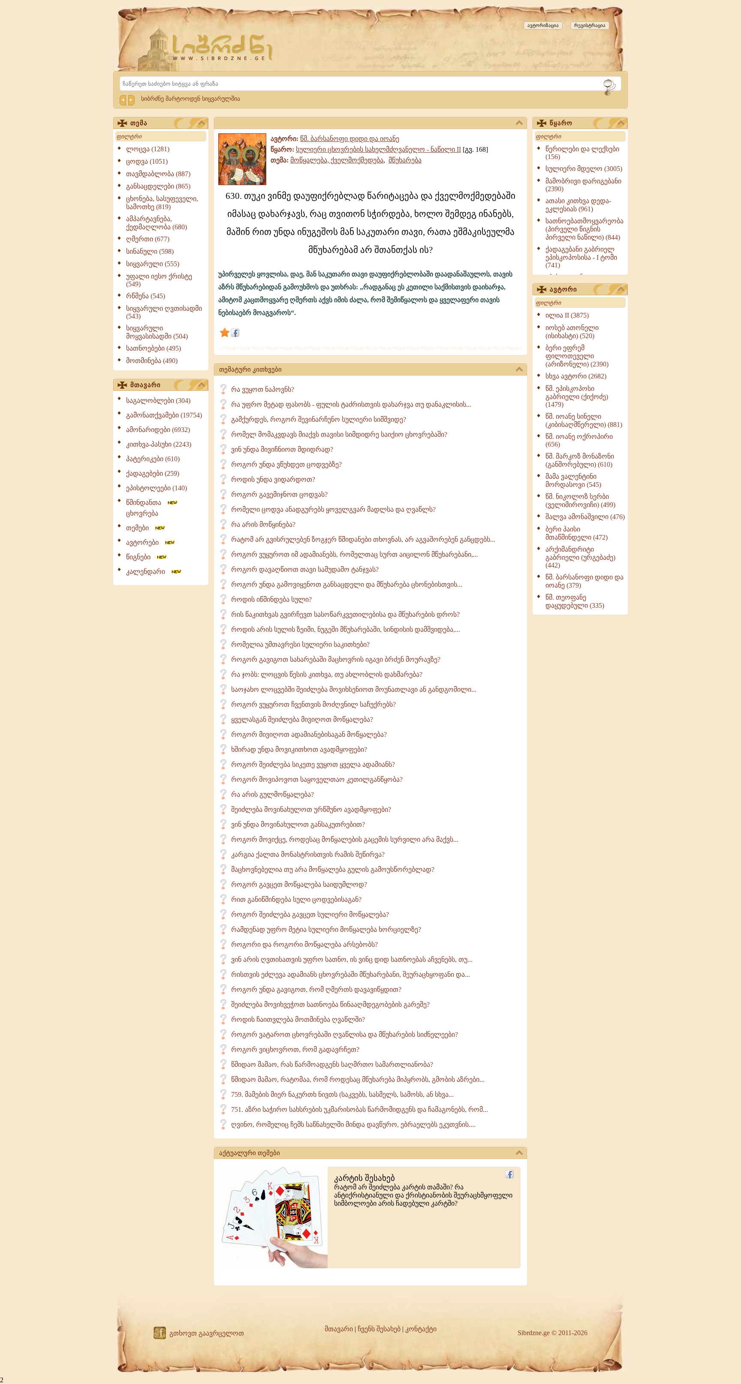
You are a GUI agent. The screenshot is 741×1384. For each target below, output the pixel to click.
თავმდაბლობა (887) (158, 173)
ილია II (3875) (567, 315)
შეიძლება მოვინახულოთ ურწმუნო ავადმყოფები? (311, 809)
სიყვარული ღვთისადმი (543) (164, 312)
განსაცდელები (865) (158, 186)
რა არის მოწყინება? (263, 524)
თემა (139, 123)
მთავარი (145, 384)
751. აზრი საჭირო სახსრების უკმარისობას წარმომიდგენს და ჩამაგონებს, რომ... (359, 1109)
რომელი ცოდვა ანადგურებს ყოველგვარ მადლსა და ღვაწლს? (333, 509)
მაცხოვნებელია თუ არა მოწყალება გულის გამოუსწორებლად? (332, 869)
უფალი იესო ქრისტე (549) (159, 280)
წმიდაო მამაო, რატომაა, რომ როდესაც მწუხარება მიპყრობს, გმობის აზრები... (358, 1079)
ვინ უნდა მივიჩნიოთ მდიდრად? (282, 449)
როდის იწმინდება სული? (271, 599)
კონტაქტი (421, 1329)
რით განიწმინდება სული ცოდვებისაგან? (296, 899)
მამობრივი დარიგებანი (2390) (583, 184)
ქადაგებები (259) (152, 473)
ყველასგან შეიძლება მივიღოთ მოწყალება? (302, 719)
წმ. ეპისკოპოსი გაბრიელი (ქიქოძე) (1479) (576, 396)
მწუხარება (405, 160)
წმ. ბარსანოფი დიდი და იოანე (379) (584, 581)
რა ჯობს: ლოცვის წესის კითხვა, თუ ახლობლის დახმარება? (326, 674)
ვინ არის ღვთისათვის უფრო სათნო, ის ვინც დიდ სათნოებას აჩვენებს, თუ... (352, 959)
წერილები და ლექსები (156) (582, 152)
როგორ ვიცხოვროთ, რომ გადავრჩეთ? (295, 1049)
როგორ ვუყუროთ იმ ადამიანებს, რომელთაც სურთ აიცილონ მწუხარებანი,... (354, 554)
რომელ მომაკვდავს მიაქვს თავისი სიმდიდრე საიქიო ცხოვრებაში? (339, 434)
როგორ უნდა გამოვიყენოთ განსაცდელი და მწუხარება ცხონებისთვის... (346, 584)
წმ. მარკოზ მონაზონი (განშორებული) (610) (579, 460)
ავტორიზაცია (543, 25)
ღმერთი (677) (147, 239)
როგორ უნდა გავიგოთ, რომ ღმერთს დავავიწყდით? (316, 989)
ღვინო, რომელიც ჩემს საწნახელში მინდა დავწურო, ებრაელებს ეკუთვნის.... (353, 1124)
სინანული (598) (150, 251)
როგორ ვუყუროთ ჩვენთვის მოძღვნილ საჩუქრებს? (313, 704)
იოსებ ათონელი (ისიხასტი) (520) (572, 331)
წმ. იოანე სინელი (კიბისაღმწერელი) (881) (583, 420)
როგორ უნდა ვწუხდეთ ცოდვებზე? (286, 464)
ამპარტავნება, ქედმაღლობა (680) (156, 223)
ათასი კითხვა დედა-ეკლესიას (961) (578, 205)
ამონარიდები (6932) (158, 429)
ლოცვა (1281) (147, 149)
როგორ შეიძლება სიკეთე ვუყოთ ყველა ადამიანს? (313, 764)
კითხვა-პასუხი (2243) (158, 444)
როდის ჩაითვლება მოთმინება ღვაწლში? (298, 1019)
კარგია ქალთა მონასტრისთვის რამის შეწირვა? (308, 854)
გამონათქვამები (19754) (164, 415)
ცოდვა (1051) (147, 161)
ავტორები (145, 542)
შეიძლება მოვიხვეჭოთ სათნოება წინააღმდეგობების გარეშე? (330, 1004)
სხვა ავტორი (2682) (575, 376)
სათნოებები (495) (153, 348)
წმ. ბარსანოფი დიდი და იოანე (349, 138)
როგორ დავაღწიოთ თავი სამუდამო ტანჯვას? (305, 569)
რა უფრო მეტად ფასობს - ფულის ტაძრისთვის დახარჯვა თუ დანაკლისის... (351, 404)
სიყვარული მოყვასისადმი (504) (157, 332)
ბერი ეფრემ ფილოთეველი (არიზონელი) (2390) (576, 356)
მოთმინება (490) (152, 360)
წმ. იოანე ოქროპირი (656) (579, 440)
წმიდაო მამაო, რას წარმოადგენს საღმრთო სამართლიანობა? (332, 1064)
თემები (140, 527)
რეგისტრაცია (589, 25)
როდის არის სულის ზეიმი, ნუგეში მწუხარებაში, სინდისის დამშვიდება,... (345, 629)
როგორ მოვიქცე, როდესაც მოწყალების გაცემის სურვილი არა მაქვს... (344, 839)
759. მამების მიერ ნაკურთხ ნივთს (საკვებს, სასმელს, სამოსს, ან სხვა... (342, 1094)
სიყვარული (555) (152, 263)
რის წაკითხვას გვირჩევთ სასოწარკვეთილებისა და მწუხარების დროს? (345, 614)
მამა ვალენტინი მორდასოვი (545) (573, 480)
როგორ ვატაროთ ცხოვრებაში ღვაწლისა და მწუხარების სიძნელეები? (344, 1034)
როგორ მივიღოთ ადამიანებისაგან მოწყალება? (309, 734)
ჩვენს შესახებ (379, 1329)
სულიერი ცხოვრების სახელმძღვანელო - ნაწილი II (378, 149)
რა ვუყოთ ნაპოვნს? (262, 389)
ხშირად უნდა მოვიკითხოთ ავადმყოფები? (299, 749)
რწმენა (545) (145, 296)
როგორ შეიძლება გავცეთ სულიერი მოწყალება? (310, 914)
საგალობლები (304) (158, 400)
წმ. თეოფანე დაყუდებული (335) (574, 601)
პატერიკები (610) (153, 458)
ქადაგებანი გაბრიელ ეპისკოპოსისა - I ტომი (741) (581, 257)
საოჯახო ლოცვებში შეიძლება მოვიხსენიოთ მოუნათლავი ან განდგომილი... (353, 689)
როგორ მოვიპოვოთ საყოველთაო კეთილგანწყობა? (317, 779)
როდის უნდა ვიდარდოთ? (273, 479)
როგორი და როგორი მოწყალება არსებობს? (304, 944)
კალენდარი (148, 571)
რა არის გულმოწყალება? (272, 794)
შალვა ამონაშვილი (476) (585, 516)
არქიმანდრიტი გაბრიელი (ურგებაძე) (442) (580, 557)
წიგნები (141, 557)
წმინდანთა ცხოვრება (146, 508)
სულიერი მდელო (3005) (583, 168)
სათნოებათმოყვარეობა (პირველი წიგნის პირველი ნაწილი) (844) (584, 229)
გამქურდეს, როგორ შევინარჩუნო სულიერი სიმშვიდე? (318, 419)
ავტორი (563, 289)
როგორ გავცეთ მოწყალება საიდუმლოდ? (299, 884)
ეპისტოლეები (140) (156, 488)
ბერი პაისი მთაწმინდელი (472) (576, 533)
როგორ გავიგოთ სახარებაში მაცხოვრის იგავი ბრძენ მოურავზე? (335, 659)
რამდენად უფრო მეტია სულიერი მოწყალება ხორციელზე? (326, 929)
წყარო (561, 123)
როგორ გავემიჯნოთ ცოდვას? (279, 494)
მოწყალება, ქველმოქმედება (336, 160)
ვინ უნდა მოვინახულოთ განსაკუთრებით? (298, 824)
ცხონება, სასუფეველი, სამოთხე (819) (162, 202)
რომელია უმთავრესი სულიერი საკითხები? (300, 644)
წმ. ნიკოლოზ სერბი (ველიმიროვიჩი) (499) (580, 500)
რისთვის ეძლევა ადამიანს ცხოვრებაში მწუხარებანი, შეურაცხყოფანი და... (350, 974)
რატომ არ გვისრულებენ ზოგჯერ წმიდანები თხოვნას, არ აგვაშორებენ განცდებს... (363, 539)
